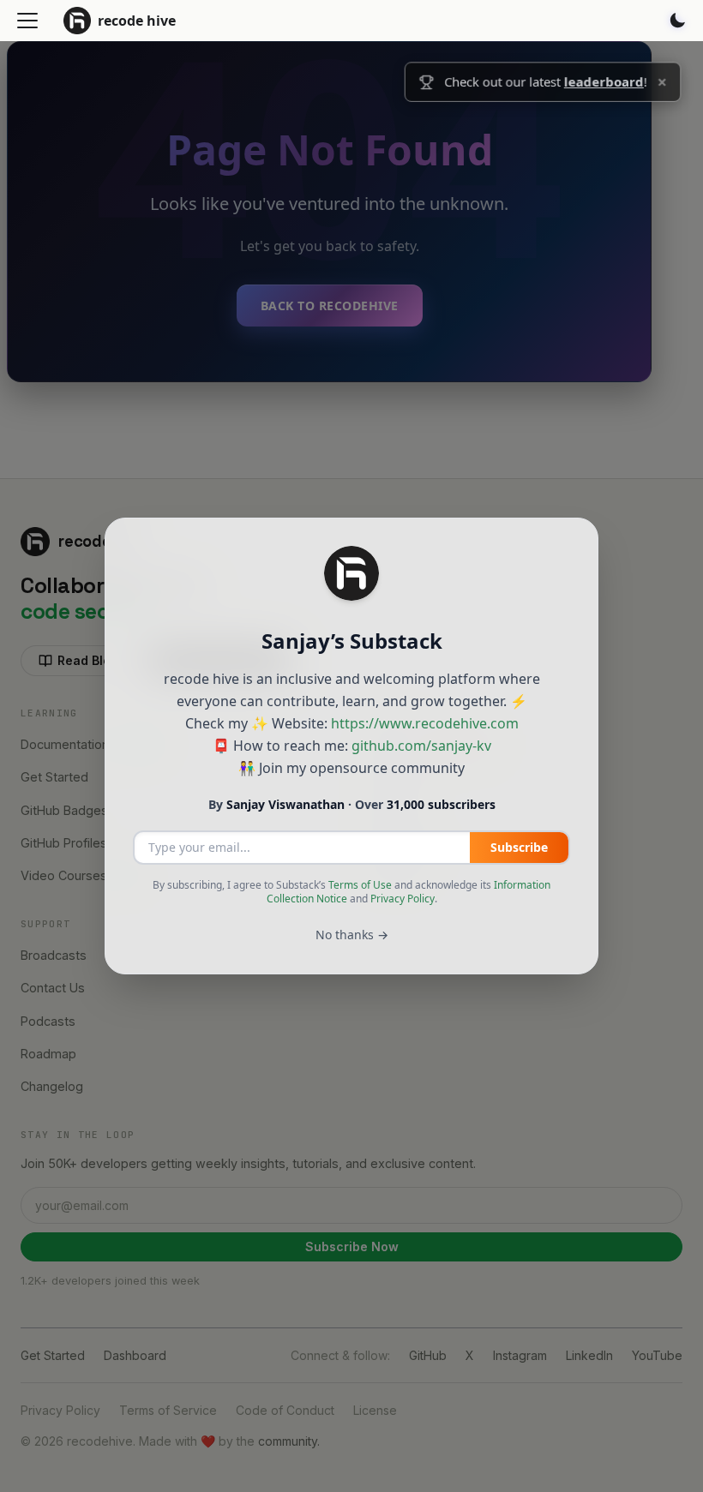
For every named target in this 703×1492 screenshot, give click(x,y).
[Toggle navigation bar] (27, 20)
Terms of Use (360, 885)
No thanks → (351, 934)
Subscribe (519, 847)
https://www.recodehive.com (425, 723)
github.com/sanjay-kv (421, 745)
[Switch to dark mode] (677, 20)
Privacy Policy (402, 898)
